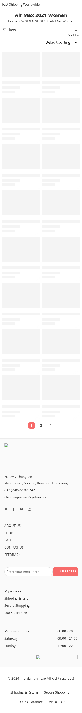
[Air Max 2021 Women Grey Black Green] (61, 295)
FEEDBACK (12, 555)
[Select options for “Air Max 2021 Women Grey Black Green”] (74, 307)
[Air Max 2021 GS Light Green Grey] (61, 110)
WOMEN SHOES (33, 21)
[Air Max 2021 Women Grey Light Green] (21, 341)
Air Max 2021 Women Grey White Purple (35, 406)
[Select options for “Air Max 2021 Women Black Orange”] (74, 215)
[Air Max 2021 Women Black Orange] (61, 202)
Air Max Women (62, 21)
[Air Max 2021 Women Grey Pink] (61, 341)
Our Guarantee (15, 613)
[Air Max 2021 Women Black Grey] (61, 156)
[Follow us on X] (5, 509)
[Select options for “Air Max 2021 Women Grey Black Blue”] (34, 307)
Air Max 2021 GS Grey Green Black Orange (36, 129)
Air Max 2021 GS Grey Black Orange (31, 83)
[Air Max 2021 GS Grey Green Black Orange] (21, 110)
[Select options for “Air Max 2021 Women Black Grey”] (74, 169)
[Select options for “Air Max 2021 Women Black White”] (34, 261)
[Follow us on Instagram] (29, 509)
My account (13, 591)
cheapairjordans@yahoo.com (26, 497)
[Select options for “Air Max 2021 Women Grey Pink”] (74, 354)
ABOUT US (12, 526)
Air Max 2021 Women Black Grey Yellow (35, 221)
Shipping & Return (18, 598)
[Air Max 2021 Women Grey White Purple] (21, 387)
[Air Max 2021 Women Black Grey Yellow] (21, 202)
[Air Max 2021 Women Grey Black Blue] (21, 295)
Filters (11, 30)
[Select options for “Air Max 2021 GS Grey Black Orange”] (34, 76)
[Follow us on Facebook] (13, 509)
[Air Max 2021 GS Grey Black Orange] (21, 64)
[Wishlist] (35, 56)
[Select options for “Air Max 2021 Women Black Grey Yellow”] (34, 215)
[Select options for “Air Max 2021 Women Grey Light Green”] (34, 354)
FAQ (7, 540)
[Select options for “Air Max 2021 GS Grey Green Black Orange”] (34, 122)
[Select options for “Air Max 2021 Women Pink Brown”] (74, 400)
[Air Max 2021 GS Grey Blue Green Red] (61, 64)
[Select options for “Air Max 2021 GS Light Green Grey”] (74, 122)
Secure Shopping (17, 605)
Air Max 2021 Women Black (24, 175)
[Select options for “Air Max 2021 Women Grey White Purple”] (34, 400)
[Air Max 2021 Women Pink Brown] (61, 387)
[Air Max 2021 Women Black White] (21, 249)
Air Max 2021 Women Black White (30, 268)
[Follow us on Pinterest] (21, 509)
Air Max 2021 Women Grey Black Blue (33, 314)
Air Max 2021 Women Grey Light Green (34, 360)
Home (12, 21)
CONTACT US (14, 547)
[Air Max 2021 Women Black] (21, 156)
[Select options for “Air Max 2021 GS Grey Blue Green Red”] (74, 76)
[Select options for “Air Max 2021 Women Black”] (34, 169)
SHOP (8, 533)
